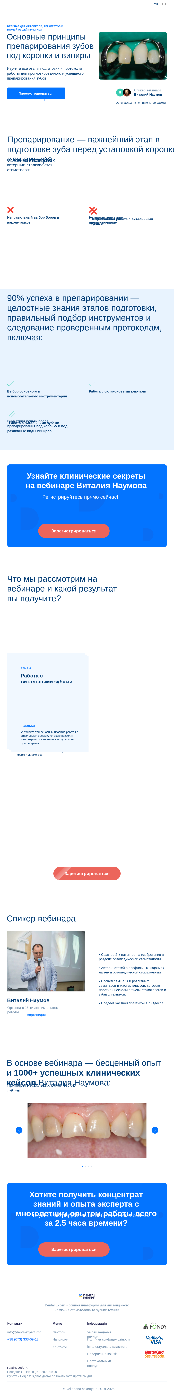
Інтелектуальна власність (107, 1346)
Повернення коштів (102, 1354)
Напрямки (60, 1339)
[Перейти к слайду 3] (88, 1166)
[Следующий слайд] (155, 1130)
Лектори (59, 1332)
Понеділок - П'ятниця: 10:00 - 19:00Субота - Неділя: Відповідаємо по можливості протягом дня (49, 1372)
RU (156, 4)
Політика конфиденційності (108, 1339)
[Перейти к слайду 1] (82, 1166)
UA (164, 4)
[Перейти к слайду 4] (91, 1166)
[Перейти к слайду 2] (85, 1166)
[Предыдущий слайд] (19, 1130)
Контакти (60, 1347)
